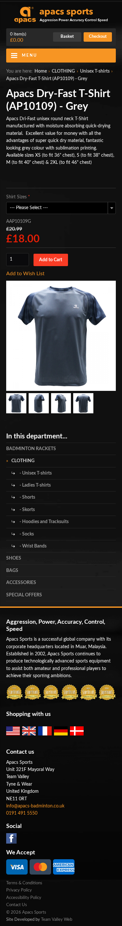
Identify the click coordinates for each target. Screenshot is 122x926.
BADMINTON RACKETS (31, 449)
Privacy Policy (19, 890)
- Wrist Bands (33, 546)
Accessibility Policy (23, 898)
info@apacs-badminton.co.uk (35, 806)
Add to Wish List (25, 273)
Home (40, 71)
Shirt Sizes (18, 197)
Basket (67, 37)
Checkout (98, 37)
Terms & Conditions (24, 883)
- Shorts (27, 497)
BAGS (12, 570)
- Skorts (27, 509)
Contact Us (16, 905)
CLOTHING (63, 71)
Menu (29, 55)
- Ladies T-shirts (35, 485)
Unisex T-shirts (95, 71)
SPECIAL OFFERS (24, 595)
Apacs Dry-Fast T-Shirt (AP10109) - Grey (46, 79)
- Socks (26, 534)
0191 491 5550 (21, 813)
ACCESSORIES (21, 582)
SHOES (13, 558)
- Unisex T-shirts (35, 473)
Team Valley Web (56, 920)
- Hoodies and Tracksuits (44, 522)
